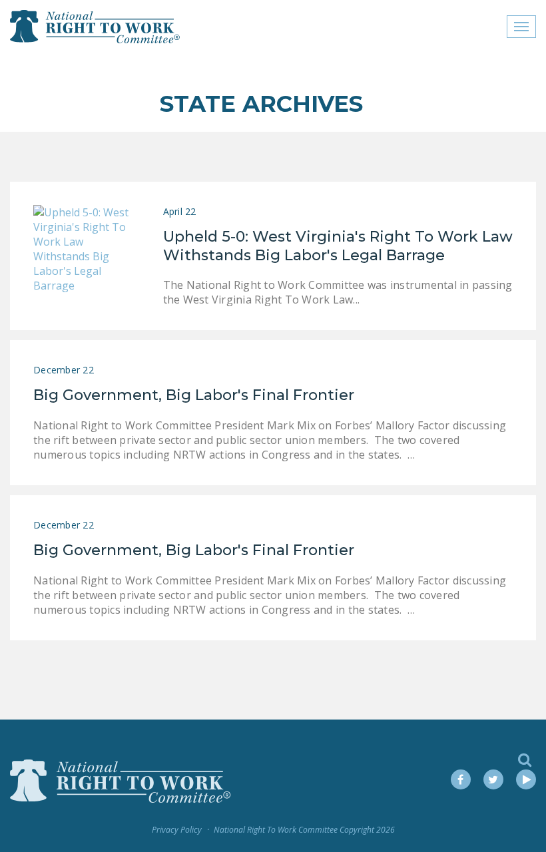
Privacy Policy (177, 829)
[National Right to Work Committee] (95, 26)
